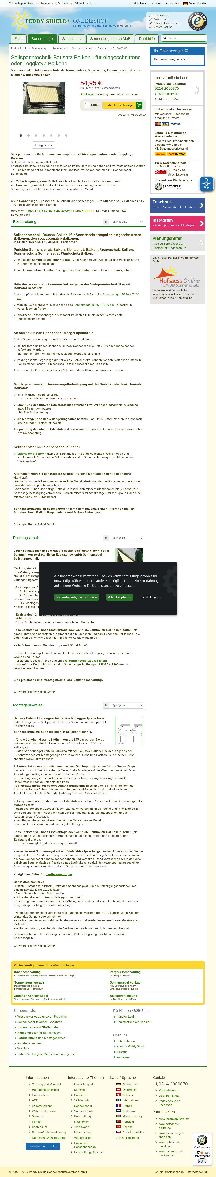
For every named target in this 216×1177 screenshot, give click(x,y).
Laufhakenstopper (30, 453)
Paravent (80, 1095)
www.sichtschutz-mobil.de (170, 1144)
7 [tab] (66, 136)
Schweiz (128, 1095)
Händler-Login (125, 1016)
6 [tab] (59, 136)
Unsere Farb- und (38, 1027)
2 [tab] (28, 136)
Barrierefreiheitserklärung (48, 1132)
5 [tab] (51, 136)
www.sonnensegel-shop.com (171, 1135)
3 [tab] (36, 136)
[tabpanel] (43, 98)
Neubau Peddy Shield (130, 1046)
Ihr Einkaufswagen (168, 51)
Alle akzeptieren (119, 597)
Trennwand (81, 1127)
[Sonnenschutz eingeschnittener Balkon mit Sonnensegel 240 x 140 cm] (43, 98)
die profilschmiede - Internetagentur (183, 1171)
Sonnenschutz (83, 1111)
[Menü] (209, 1135)
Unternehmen (125, 1041)
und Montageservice (41, 1038)
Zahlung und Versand (46, 1084)
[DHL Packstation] (176, 154)
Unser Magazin (84, 1084)
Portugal (128, 1121)
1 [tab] (21, 136)
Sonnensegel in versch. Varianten (39, 1021)
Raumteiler (81, 1121)
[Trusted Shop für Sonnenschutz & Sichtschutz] (168, 186)
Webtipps (23, 1048)
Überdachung (83, 1132)
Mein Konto (140, 3)
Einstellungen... (151, 597)
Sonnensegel (42, 39)
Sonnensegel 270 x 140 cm (87, 660)
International (130, 1100)
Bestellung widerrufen (42, 1146)
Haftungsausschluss (45, 1089)
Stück (95, 105)
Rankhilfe (147, 39)
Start (19, 39)
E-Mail (168, 99)
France (127, 1105)
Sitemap (37, 1116)
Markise (79, 1089)
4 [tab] (44, 136)
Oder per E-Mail (169, 1095)
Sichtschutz (72, 39)
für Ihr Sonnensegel (39, 1032)
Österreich (129, 1089)
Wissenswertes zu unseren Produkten (42, 1016)
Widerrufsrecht (42, 1105)
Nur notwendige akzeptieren (76, 597)
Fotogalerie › (43, 145)
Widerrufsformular (44, 1111)
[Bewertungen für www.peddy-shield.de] (89, 210)
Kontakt (156, 3)
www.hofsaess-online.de (169, 1125)
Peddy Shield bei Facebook (170, 1102)
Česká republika (133, 1132)
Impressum (172, 3)
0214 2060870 (167, 88)
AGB (35, 1100)
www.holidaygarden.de (174, 1118)
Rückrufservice (168, 93)
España (127, 1127)
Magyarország (132, 1116)
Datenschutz (40, 1095)
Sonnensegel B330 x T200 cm (94, 304)
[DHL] (160, 154)
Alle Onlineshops (127, 1137)
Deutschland (196, 3)
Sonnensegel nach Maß (110, 39)
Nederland (129, 1111)
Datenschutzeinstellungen (48, 1137)
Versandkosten (111, 87)
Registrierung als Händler (133, 1021)
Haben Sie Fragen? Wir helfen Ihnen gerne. (46, 1054)
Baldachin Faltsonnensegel (85, 1144)
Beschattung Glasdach (89, 1152)
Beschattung (82, 1116)
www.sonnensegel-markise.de (171, 1153)
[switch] (202, 1160)
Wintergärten (83, 1137)
